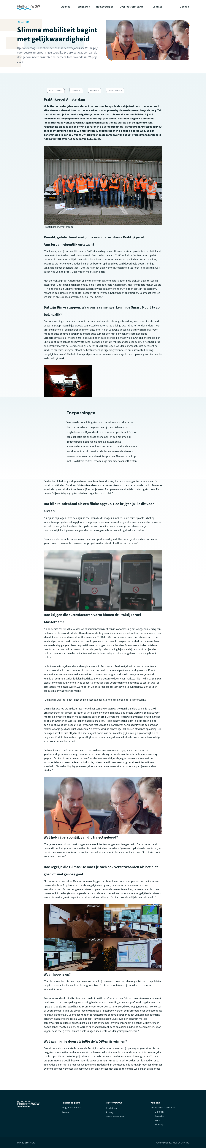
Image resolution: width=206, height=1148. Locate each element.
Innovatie (76, 90)
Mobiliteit (94, 90)
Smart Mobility (115, 90)
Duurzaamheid (55, 90)
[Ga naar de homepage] (34, 7)
